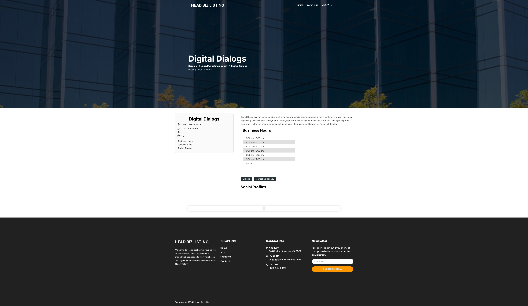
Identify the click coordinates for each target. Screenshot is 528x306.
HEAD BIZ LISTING (207, 5)
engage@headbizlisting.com (285, 259)
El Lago (202, 66)
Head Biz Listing (192, 242)
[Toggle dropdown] (331, 5)
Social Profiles (185, 144)
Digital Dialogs (185, 148)
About (223, 252)
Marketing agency (217, 66)
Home (300, 5)
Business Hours (185, 141)
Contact (225, 261)
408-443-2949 (278, 268)
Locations (312, 5)
